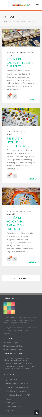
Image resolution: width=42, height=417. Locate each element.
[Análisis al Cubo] (21, 5)
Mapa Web (10, 410)
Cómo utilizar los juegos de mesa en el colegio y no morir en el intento (18, 359)
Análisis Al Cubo (14, 52)
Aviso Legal (10, 403)
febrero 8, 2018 (11, 214)
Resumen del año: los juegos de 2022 (18, 363)
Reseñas (23, 52)
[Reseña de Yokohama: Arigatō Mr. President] (21, 196)
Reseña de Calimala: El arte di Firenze (20, 62)
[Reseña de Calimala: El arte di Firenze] (21, 38)
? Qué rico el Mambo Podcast (17, 387)
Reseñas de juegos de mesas (17, 383)
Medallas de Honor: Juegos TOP (18, 395)
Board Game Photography (16, 391)
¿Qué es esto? (11, 379)
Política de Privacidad (14, 406)
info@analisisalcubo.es (14, 346)
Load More (23, 278)
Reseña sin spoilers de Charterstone (18, 142)
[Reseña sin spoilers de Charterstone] (21, 117)
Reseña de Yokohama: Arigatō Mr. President (16, 223)
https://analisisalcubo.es (15, 349)
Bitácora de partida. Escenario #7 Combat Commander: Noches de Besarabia (19, 367)
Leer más (33, 99)
